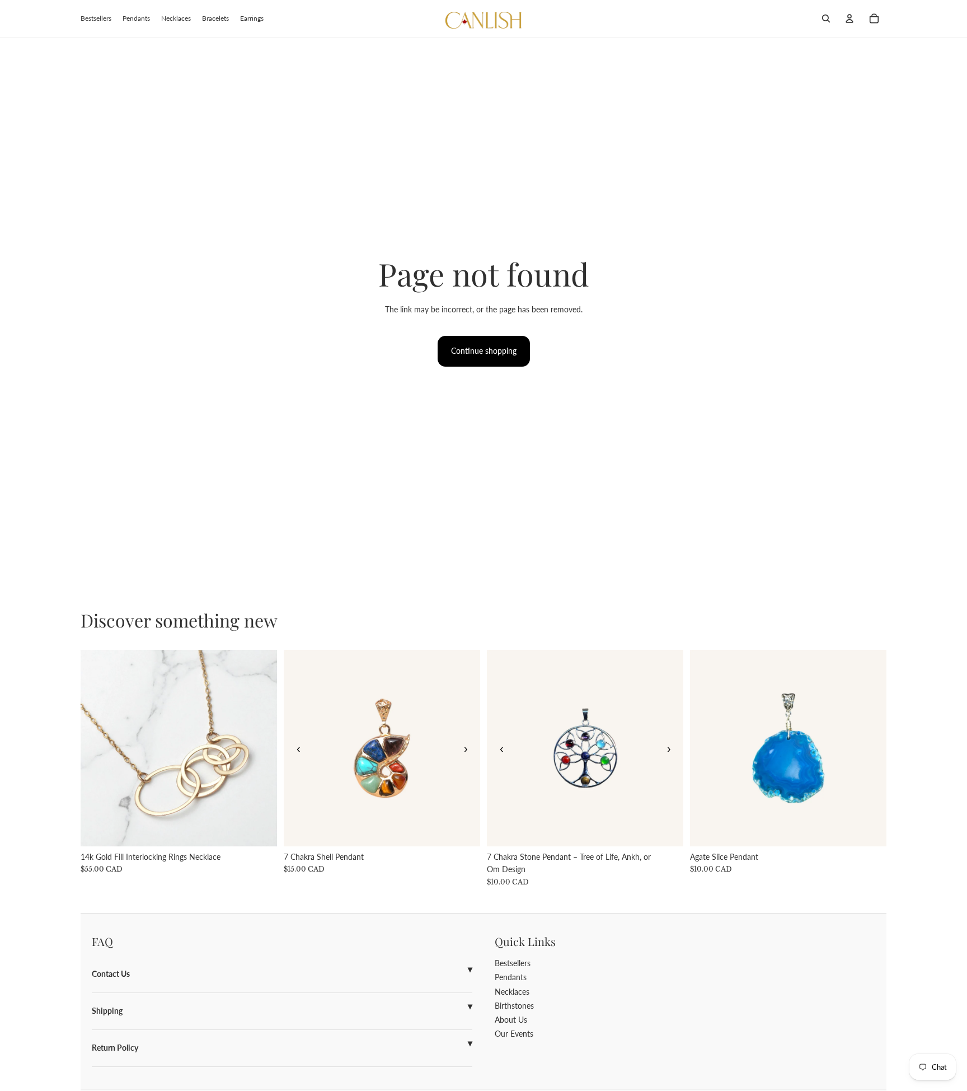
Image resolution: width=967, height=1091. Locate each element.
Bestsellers (513, 963)
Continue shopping (484, 350)
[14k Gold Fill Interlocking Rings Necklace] (179, 748)
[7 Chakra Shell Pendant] (382, 748)
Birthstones (514, 1005)
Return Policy (115, 1047)
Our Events (514, 1033)
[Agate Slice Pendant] (788, 748)
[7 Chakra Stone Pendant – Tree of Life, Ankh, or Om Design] (585, 748)
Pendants (511, 977)
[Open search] (826, 18)
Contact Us (111, 973)
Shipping (107, 1010)
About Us (511, 1019)
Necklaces (512, 991)
